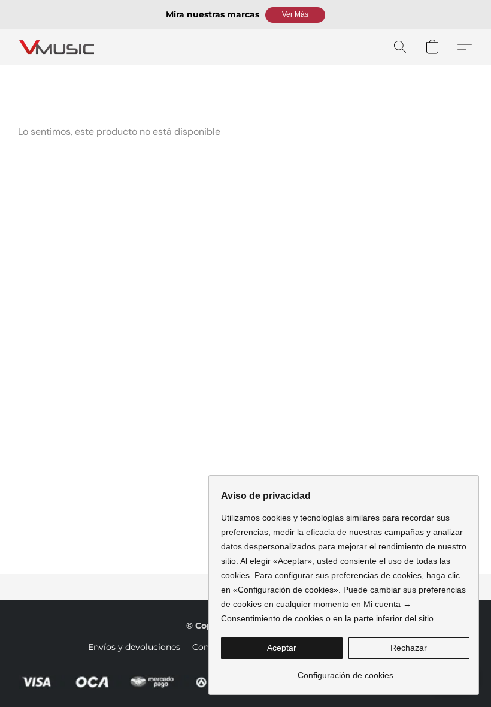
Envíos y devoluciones (134, 647)
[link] (345, 670)
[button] (295, 15)
